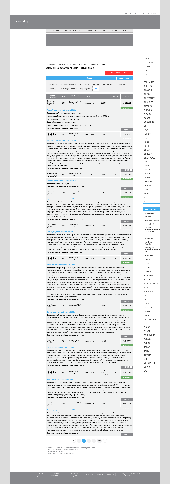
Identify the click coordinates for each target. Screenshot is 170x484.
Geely (147, 150)
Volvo (147, 367)
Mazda (147, 279)
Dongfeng (149, 122)
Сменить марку (124, 78)
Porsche (148, 307)
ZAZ (145, 371)
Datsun (147, 114)
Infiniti (147, 186)
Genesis (148, 154)
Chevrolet (149, 98)
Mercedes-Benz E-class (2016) (52, 174)
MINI (146, 287)
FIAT (146, 138)
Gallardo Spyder (108, 84)
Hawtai (147, 170)
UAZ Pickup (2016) (51, 193)
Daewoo (148, 110)
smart (147, 331)
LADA (146, 206)
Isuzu (146, 190)
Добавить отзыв (119, 73)
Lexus (147, 259)
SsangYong (149, 335)
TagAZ (147, 347)
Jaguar (147, 194)
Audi (146, 70)
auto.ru (23, 21)
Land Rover (149, 255)
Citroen (148, 106)
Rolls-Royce (150, 319)
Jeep (146, 198)
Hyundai (148, 182)
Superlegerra (85, 89)
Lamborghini (150, 210)
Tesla (146, 351)
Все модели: (150, 213)
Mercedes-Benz (151, 283)
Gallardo (95, 84)
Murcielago (53, 89)
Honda (147, 174)
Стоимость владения (96, 30)
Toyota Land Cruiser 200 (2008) (51, 103)
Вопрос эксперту (72, 30)
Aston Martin (150, 66)
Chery (147, 94)
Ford (146, 142)
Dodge (147, 118)
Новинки (110, 475)
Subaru (147, 339)
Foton (147, 146)
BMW (146, 78)
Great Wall (149, 158)
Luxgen (147, 271)
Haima (146, 162)
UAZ (145, 359)
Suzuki (147, 343)
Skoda (147, 327)
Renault (148, 315)
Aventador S (84, 84)
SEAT (146, 323)
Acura (147, 58)
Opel (146, 299)
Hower (147, 178)
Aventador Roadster (68, 84)
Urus (96, 89)
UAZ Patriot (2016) (51, 134)
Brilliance (149, 82)
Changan (148, 90)
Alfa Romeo (149, 62)
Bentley (148, 74)
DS (145, 126)
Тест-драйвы (54, 30)
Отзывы (114, 30)
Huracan (121, 84)
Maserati (148, 275)
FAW (146, 130)
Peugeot (148, 303)
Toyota (147, 355)
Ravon (147, 311)
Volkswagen (150, 363)
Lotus (147, 267)
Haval (146, 166)
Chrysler (148, 102)
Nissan (147, 295)
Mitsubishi (149, 291)
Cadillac (148, 86)
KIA (145, 202)
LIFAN (146, 263)
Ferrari (148, 134)
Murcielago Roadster (69, 89)
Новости (126, 30)
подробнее (127, 130)
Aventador (53, 84)
